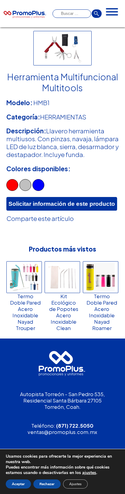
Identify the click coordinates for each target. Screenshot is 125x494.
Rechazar (47, 484)
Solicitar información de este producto (61, 204)
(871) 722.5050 (74, 425)
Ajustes (75, 484)
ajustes (89, 473)
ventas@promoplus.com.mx (62, 432)
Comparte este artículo (40, 218)
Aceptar (18, 484)
